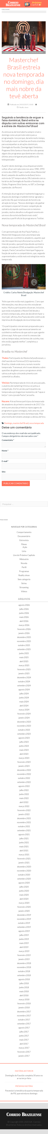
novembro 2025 (24, 641)
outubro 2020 (24, 874)
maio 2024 (24, 701)
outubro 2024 (24, 681)
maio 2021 (24, 846)
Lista (24, 551)
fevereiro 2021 (24, 858)
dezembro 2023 (24, 721)
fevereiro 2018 (24, 1003)
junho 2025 (24, 653)
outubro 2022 (24, 778)
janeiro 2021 (24, 862)
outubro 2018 (24, 971)
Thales (5, 358)
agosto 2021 (24, 834)
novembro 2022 (24, 774)
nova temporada (36, 423)
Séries (24, 583)
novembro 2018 (24, 967)
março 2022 (24, 806)
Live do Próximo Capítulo (24, 555)
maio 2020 (24, 895)
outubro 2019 (24, 923)
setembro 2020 (24, 878)
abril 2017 (24, 1043)
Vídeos (24, 591)
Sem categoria (24, 579)
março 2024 (24, 709)
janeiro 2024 (24, 717)
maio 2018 (24, 991)
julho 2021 (24, 838)
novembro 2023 (24, 726)
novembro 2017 (24, 1015)
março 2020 (24, 903)
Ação (25, 547)
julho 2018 (24, 983)
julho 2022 (24, 790)
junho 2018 (24, 987)
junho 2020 (24, 891)
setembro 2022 (24, 782)
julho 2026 (24, 609)
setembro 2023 (24, 734)
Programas (24, 571)
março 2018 (24, 999)
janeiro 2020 (24, 911)
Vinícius (5, 382)
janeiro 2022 (24, 814)
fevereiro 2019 (24, 955)
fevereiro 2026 (24, 629)
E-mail (5, 461)
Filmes (24, 544)
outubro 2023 (24, 730)
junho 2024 (24, 697)
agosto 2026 (24, 605)
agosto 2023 (24, 738)
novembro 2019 (24, 919)
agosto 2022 (24, 786)
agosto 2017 (24, 1027)
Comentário (8, 440)
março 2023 (24, 758)
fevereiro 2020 (24, 907)
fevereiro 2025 (24, 669)
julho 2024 (24, 693)
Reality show (23, 107)
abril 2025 (24, 661)
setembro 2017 (24, 1023)
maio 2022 (24, 798)
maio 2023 (24, 750)
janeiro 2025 (24, 673)
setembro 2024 (24, 685)
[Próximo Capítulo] (34, 3)
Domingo (8, 423)
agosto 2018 (24, 979)
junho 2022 (24, 794)
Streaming (24, 587)
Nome (5, 450)
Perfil (24, 567)
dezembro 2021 (24, 818)
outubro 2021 (24, 826)
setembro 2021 (24, 830)
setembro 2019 (24, 927)
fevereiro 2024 (24, 713)
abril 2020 (24, 899)
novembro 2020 (24, 870)
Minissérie (24, 559)
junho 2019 (24, 939)
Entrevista (24, 540)
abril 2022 (24, 802)
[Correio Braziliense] (14, 4)
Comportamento (24, 532)
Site (3, 471)
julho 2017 (24, 1031)
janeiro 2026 (24, 633)
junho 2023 (24, 746)
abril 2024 (24, 705)
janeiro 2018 (24, 1007)
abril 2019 (24, 947)
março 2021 (24, 854)
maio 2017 (24, 1039)
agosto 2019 (24, 931)
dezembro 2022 (24, 770)
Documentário (24, 536)
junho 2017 (24, 1035)
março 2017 (24, 1048)
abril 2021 (24, 850)
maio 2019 (24, 943)
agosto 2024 (24, 689)
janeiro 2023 (24, 766)
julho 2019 (24, 935)
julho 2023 (24, 742)
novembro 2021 (24, 822)
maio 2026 (24, 617)
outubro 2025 (24, 645)
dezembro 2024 (24, 677)
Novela (24, 563)
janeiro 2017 (24, 1056)
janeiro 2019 (24, 959)
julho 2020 (24, 887)
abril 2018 (24, 995)
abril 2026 (24, 621)
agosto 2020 (24, 882)
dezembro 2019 (24, 915)
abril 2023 (24, 754)
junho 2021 (24, 842)
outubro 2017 (24, 1019)
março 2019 (24, 951)
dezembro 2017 (24, 1011)
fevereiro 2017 (24, 1052)
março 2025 (24, 665)
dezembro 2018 (24, 963)
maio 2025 (24, 657)
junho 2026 (24, 613)
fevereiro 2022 (24, 810)
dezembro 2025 (24, 637)
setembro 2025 (24, 649)
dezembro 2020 (24, 866)
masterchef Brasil (21, 423)
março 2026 (24, 625)
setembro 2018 (24, 975)
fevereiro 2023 (24, 762)
